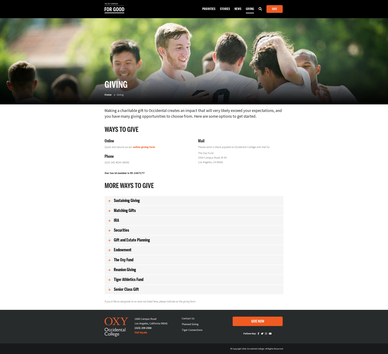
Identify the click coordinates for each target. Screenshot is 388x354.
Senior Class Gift (126, 289)
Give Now (257, 321)
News (237, 9)
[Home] (114, 10)
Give (274, 9)
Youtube (270, 333)
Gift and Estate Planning (132, 240)
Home (108, 94)
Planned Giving (190, 324)
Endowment (122, 250)
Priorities (208, 9)
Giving (250, 9)
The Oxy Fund (123, 260)
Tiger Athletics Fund (128, 279)
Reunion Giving (125, 270)
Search (260, 10)
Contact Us (188, 318)
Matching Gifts (125, 210)
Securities (121, 230)
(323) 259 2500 (143, 328)
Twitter (262, 333)
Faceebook (259, 333)
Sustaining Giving (127, 200)
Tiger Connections (192, 330)
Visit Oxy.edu (141, 332)
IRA (116, 220)
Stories (225, 9)
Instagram (266, 333)
